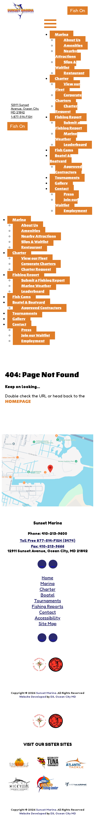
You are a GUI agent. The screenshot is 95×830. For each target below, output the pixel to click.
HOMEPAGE (18, 401)
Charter (61, 78)
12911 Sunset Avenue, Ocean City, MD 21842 (25, 108)
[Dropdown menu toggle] (88, 6)
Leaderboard (75, 145)
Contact (62, 189)
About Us (72, 40)
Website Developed (32, 696)
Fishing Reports (47, 606)
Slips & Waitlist (65, 65)
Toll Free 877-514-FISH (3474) (47, 540)
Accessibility (47, 618)
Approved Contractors (68, 169)
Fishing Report (68, 117)
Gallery (61, 183)
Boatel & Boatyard (60, 158)
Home (47, 577)
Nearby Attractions (66, 54)
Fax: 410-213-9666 (47, 546)
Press (69, 194)
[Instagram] (53, 564)
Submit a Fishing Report (68, 125)
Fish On (77, 10)
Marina (61, 34)
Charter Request (66, 109)
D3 (52, 696)
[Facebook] (42, 564)
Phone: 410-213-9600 (47, 533)
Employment (75, 211)
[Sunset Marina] (20, 10)
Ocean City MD (65, 696)
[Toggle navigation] (50, 23)
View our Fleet (67, 87)
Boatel (48, 595)
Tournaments (67, 178)
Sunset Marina (46, 693)
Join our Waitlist (66, 203)
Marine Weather (66, 136)
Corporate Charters (68, 98)
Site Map (48, 623)
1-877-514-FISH (21, 117)
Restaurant (74, 73)
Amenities (73, 45)
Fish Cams (64, 150)
